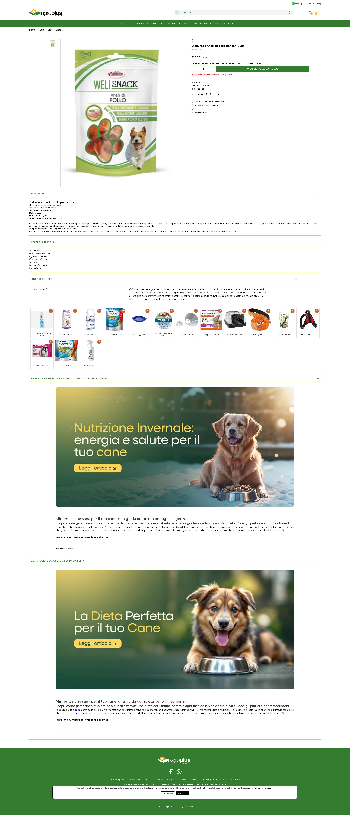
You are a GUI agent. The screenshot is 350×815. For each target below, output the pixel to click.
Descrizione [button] (38, 193)
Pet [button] (50, 279)
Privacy (194, 780)
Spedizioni (135, 780)
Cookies (183, 780)
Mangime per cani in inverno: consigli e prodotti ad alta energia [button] (69, 378)
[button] (262, 69)
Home (32, 29)
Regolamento (208, 780)
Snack (59, 29)
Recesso (159, 780)
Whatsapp (299, 3)
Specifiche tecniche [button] (42, 242)
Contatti (222, 780)
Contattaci (310, 3)
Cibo (50, 29)
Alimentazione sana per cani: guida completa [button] (57, 561)
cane (78, 527)
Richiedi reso (235, 780)
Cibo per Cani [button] (39, 279)
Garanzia (147, 780)
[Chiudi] (296, 279)
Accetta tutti (183, 793)
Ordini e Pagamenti (117, 780)
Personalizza (167, 793)
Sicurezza (171, 780)
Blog (319, 3)
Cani (42, 29)
